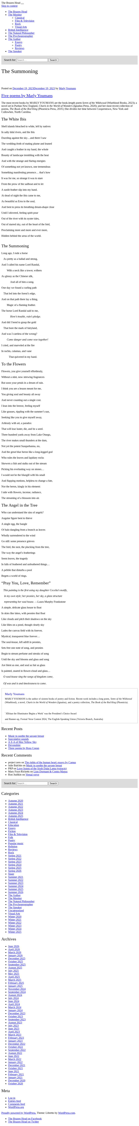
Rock (18, 23)
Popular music (15, 843)
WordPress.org (16, 1107)
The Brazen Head (17, 11)
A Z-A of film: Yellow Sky (22, 742)
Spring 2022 (14, 858)
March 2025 (14, 979)
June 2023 (13, 1028)
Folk (10, 837)
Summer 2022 (15, 880)
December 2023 (16, 1013)
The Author (14, 39)
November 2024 (17, 989)
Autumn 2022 (15, 806)
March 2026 (14, 952)
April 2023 (14, 1031)
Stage (11, 873)
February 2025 (16, 982)
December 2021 (16, 1065)
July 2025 (13, 970)
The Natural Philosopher (21, 33)
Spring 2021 (14, 855)
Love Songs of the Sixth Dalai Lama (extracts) (42, 768)
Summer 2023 (15, 883)
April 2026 (14, 949)
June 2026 (13, 946)
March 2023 (14, 1034)
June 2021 (13, 1071)
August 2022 (15, 1053)
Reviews (19, 48)
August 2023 (15, 1022)
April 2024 (14, 1004)
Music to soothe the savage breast (26, 736)
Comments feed (16, 1104)
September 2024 (17, 992)
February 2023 (16, 1037)
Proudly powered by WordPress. (18, 1112)
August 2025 (15, 967)
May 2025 (13, 973)
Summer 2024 (15, 886)
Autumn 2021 (15, 803)
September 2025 (17, 964)
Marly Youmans (67, 88)
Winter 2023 (14, 925)
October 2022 (15, 1046)
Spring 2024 (14, 864)
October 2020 (15, 1083)
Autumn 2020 (15, 800)
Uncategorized (16, 910)
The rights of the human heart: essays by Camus (50, 762)
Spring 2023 (14, 861)
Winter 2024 (14, 928)
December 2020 (16, 1080)
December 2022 (16, 1043)
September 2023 (17, 1019)
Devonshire (14, 745)
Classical (19, 17)
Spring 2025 (14, 867)
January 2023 (15, 1040)
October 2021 (15, 1068)
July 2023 (13, 1025)
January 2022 (15, 1062)
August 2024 (15, 995)
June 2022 (13, 1056)
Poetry (18, 45)
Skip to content (9, 5)
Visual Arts (21, 26)
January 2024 (15, 1010)
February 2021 (16, 1074)
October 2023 (15, 1016)
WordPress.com (66, 1112)
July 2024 (13, 998)
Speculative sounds (18, 739)
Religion (12, 846)
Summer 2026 (15, 892)
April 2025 (14, 976)
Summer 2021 (15, 877)
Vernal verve (32, 774)
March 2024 (14, 1007)
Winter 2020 (14, 916)
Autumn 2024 (15, 812)
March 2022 (14, 1059)
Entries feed (14, 1101)
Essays (18, 42)
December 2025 (16, 958)
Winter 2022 (14, 922)
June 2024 (13, 1001)
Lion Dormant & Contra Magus (50, 771)
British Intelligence (18, 29)
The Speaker (15, 51)
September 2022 (17, 1050)
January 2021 (15, 1077)
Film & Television (24, 20)
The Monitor (15, 14)
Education (13, 825)
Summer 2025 (15, 889)
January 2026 (15, 955)
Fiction (12, 831)
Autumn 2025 (15, 816)
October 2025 (15, 961)
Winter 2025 (14, 931)
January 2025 (15, 985)
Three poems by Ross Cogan (23, 748)
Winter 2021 (14, 919)
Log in (11, 1098)
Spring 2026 (14, 870)
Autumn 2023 (15, 809)
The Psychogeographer (20, 36)
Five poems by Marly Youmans (27, 95)
